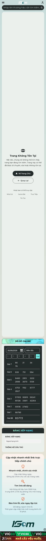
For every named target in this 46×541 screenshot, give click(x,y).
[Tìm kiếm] (41, 7)
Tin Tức (23, 198)
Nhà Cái (10, 194)
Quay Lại (24, 180)
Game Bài (21, 194)
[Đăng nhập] (42, 2)
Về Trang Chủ (25, 173)
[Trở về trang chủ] (22, 2)
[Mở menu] (3, 2)
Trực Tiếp (34, 194)
